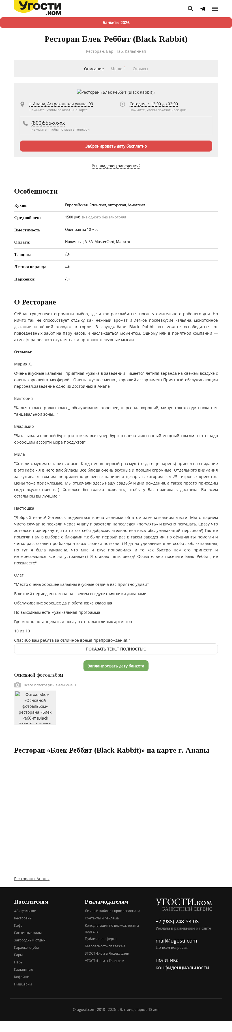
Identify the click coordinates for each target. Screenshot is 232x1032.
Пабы (18, 962)
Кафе (18, 925)
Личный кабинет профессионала (112, 910)
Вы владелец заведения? (116, 165)
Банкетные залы (28, 932)
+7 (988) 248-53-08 (177, 921)
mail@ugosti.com (176, 940)
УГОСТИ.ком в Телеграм (104, 960)
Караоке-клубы (26, 947)
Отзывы (140, 68)
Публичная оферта (101, 938)
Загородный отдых (29, 940)
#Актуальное (25, 910)
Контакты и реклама (102, 918)
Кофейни (21, 976)
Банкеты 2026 (116, 22)
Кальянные (23, 969)
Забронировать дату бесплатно (116, 146)
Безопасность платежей (105, 946)
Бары (18, 954)
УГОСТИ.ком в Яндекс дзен (107, 953)
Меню (118, 68)
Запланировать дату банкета (116, 666)
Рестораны (23, 918)
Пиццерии (23, 984)
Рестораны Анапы (32, 878)
